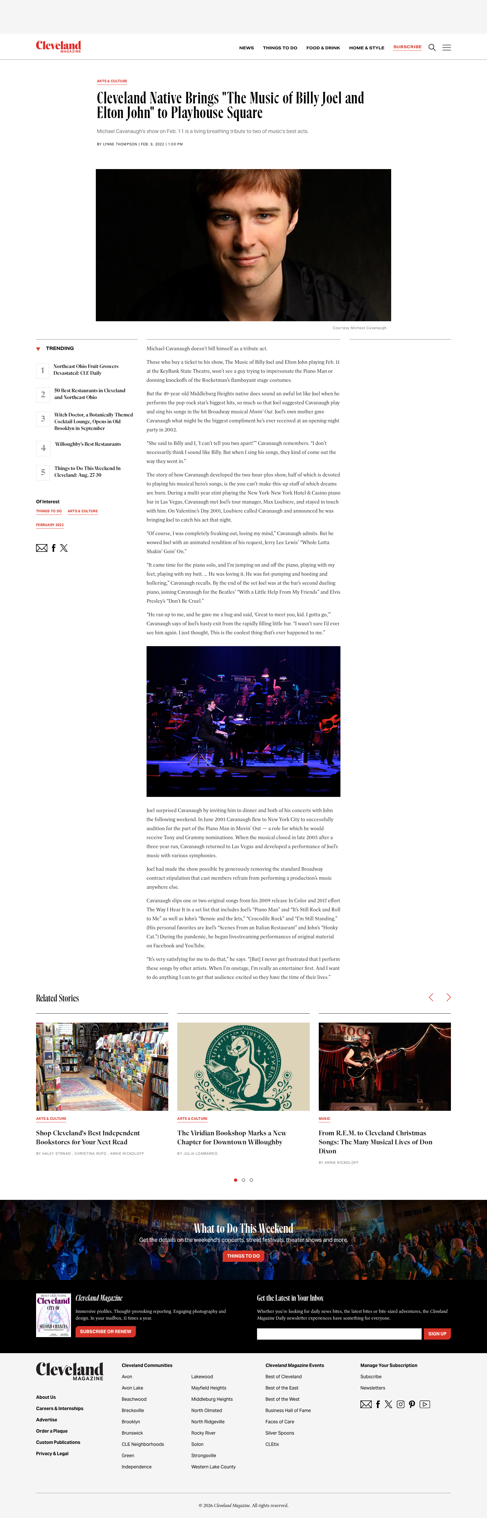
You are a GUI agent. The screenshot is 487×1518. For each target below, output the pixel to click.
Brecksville (133, 1410)
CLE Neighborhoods (143, 1444)
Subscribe (407, 46)
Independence (137, 1467)
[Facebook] (378, 1404)
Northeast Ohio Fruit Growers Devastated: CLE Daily (86, 370)
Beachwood (134, 1399)
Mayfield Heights (208, 1388)
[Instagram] (400, 1404)
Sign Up (437, 1334)
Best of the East (281, 1388)
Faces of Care (279, 1422)
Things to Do (280, 47)
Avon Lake (132, 1388)
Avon (127, 1377)
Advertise (46, 1420)
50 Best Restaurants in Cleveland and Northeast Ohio (89, 394)
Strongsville (203, 1456)
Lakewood (202, 1377)
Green (128, 1456)
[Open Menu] (446, 48)
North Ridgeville (208, 1422)
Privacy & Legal (52, 1454)
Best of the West (282, 1399)
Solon (197, 1444)
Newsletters (372, 1388)
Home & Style (366, 47)
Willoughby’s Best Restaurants (88, 444)
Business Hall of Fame (288, 1410)
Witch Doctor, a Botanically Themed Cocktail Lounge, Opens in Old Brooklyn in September (93, 422)
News (246, 47)
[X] (388, 1404)
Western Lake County (213, 1467)
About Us (46, 1397)
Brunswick (132, 1433)
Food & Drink (323, 47)
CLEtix (272, 1444)
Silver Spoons (279, 1433)
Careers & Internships (59, 1408)
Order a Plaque (52, 1431)
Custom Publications (58, 1442)
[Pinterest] (412, 1404)
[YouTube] (425, 1404)
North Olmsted (206, 1410)
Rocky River (203, 1433)
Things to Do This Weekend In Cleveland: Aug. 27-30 (87, 472)
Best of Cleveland (283, 1377)
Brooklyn (131, 1422)
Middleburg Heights (212, 1399)
